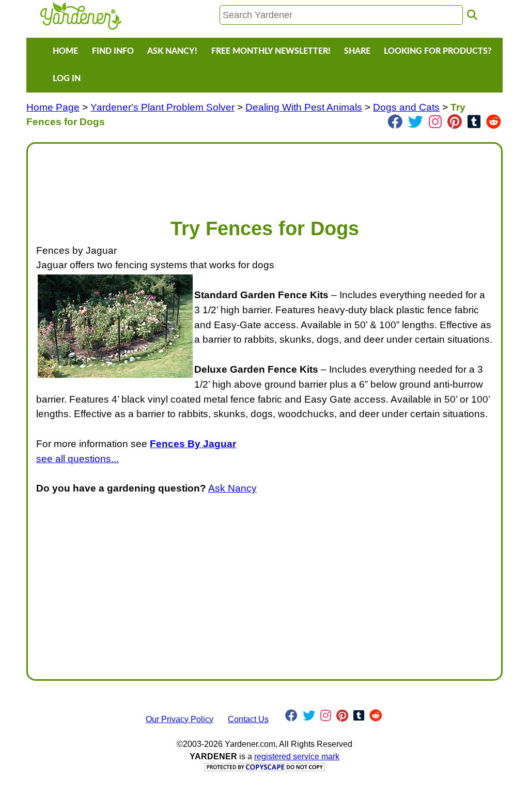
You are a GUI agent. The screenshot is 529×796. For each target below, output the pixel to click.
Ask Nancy (232, 488)
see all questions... (77, 458)
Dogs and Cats (406, 107)
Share (357, 51)
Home (65, 51)
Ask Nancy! (172, 51)
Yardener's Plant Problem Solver (162, 107)
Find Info (113, 51)
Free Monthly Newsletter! (271, 51)
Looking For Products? (437, 51)
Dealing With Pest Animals (303, 107)
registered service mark (296, 756)
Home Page (53, 107)
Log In (67, 78)
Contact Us (248, 719)
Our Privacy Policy (179, 719)
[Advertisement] (264, 175)
